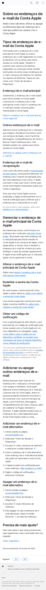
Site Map (37, 586)
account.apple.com (14, 435)
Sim (16, 559)
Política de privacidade (9, 586)
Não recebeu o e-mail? (31, 468)
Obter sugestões (10, 541)
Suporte (10, 566)
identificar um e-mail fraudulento (15, 209)
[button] (31, 3)
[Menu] (43, 3)
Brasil (3, 578)
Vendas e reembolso (25, 586)
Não (25, 559)
